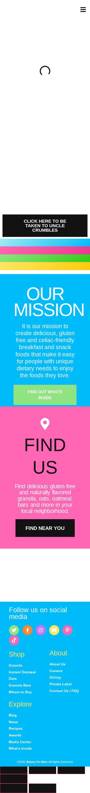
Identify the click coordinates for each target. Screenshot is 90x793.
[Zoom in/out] (14, 769)
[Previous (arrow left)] (14, 788)
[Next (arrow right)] (42, 788)
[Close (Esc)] (14, 779)
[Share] (71, 769)
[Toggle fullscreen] (42, 769)
